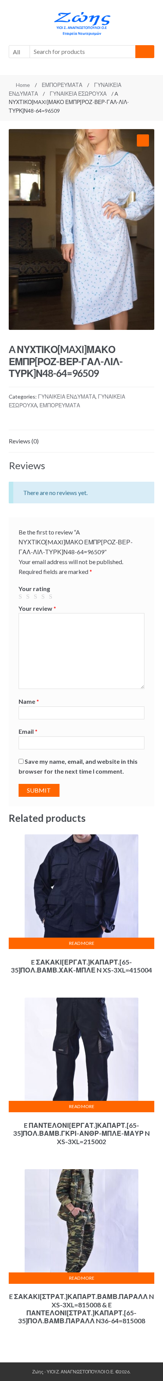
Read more (81, 943)
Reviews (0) (24, 441)
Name (29, 701)
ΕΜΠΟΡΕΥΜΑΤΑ (62, 85)
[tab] (82, 441)
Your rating (34, 588)
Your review (37, 608)
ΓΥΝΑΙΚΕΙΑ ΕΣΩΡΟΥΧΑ (78, 93)
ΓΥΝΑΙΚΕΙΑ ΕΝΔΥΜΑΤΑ (67, 396)
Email (28, 731)
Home (23, 85)
